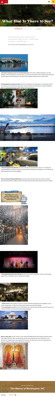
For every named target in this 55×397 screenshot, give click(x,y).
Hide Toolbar (4, 391)
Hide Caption (5, 131)
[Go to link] (2, 2)
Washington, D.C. (19, 28)
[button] (29, 28)
